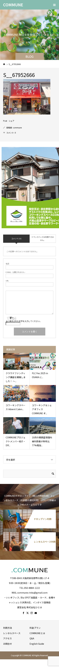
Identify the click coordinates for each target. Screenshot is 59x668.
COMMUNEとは (37, 633)
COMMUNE (13, 4)
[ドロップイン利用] (29, 511)
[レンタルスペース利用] (29, 533)
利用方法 (7, 627)
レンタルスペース (11, 633)
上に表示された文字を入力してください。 (24, 321)
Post (5, 121)
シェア (11, 121)
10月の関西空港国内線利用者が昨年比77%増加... (42, 441)
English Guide (37, 643)
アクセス (7, 638)
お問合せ (7, 643)
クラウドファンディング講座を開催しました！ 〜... (15, 377)
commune (17, 127)
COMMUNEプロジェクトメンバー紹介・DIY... (15, 441)
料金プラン (35, 627)
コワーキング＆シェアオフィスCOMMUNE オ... (42, 409)
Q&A (32, 638)
